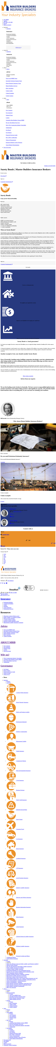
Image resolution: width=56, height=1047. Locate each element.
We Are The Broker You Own (13, 122)
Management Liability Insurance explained (13, 622)
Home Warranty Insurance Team (13, 83)
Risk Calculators (9, 88)
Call (12, 514)
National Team (9, 115)
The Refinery (10, 580)
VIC (5, 555)
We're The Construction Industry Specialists (16, 125)
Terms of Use (7, 674)
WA (4, 559)
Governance (7, 665)
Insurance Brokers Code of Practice (14, 142)
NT (4, 563)
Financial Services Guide (11, 135)
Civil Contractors (7, 607)
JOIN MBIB (5, 594)
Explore (2, 501)
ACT (5, 560)
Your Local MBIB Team (11, 78)
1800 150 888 (9, 22)
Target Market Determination (12, 145)
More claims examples (28, 376)
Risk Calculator (7, 635)
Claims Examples (10, 93)
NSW (5, 556)
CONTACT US (5, 595)
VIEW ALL (18, 47)
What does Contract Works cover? (11, 616)
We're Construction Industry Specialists (13, 658)
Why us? (5, 654)
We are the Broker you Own (10, 660)
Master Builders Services (11, 85)
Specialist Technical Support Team (14, 81)
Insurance (5, 599)
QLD (5, 554)
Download (3, 176)
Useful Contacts (9, 95)
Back (8, 681)
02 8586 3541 (18, 511)
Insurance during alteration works (11, 621)
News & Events (7, 651)
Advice (4, 626)
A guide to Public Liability (10, 620)
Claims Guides (9, 90)
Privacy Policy (7, 670)
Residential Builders (8, 602)
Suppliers (6, 606)
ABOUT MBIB (8, 642)
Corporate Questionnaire (6, 181)
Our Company (9, 110)
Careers (7, 117)
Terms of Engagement (11, 140)
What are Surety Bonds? (9, 618)
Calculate (3, 462)
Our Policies (9, 132)
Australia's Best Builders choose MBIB (13, 659)
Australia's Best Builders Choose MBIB (15, 120)
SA (4, 558)
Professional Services (8, 609)
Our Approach (9, 112)
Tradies (5, 605)
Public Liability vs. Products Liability (12, 617)
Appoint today (5, 534)
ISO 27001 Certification (11, 137)
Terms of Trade (7, 673)
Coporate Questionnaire (6, 264)
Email (12, 516)
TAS (5, 562)
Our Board (8, 130)
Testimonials (9, 127)
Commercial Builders (8, 603)
